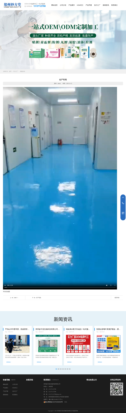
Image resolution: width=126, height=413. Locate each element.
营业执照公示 (91, 380)
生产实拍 (38, 297)
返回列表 (117, 297)
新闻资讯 (106, 5)
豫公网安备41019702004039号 (54, 402)
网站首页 (54, 5)
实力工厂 (97, 5)
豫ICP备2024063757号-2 (56, 399)
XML (65, 402)
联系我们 (114, 5)
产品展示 (71, 5)
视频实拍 (22, 71)
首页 (10, 71)
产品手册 (89, 5)
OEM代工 (80, 5)
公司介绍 (63, 5)
